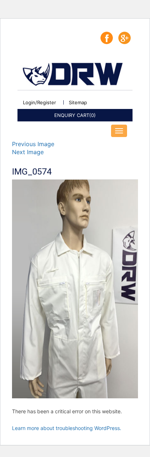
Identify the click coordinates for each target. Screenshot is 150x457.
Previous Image (33, 144)
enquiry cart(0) (75, 115)
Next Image (28, 152)
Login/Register (39, 102)
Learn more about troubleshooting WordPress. (66, 428)
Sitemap (78, 102)
